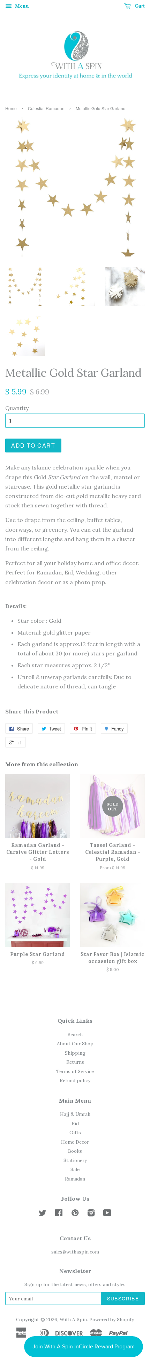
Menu (21, 6)
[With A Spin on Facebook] (59, 1214)
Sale (75, 1169)
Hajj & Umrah (75, 1114)
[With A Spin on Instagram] (91, 1214)
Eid (75, 1123)
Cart (139, 5)
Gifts (75, 1132)
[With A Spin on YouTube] (107, 1214)
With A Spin (73, 1319)
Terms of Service (75, 1071)
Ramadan (75, 1179)
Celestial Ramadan (46, 108)
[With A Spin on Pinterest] (75, 1214)
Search (75, 1034)
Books (75, 1151)
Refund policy (75, 1080)
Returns (75, 1062)
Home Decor (75, 1142)
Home (11, 108)
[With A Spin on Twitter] (42, 1214)
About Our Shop (75, 1043)
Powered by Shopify (111, 1319)
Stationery (75, 1160)
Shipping (75, 1053)
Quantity (17, 408)
